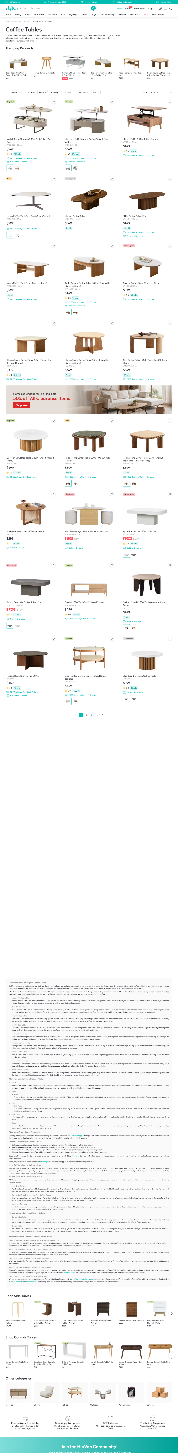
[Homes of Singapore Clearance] (89, 399)
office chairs (31, 1282)
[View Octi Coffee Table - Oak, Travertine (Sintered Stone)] (147, 351)
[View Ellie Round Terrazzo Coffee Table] (147, 669)
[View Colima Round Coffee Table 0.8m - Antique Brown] (147, 597)
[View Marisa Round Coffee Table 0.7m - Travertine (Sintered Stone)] (89, 351)
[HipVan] (12, 8)
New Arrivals (158, 14)
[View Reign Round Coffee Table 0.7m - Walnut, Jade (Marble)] (89, 453)
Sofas (8, 14)
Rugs (94, 14)
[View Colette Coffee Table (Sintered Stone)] (147, 272)
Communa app (76, 1136)
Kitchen (122, 14)
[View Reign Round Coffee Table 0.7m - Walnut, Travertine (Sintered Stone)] (147, 453)
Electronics (135, 14)
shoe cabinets (17, 1282)
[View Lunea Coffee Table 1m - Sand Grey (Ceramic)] (31, 207)
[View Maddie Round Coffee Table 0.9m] (31, 667)
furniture (75, 1156)
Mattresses (39, 14)
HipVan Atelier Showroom (83, 1279)
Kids (63, 14)
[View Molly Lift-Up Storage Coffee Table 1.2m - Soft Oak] (31, 135)
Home (8, 21)
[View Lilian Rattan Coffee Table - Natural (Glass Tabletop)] (89, 671)
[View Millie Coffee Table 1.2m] (147, 207)
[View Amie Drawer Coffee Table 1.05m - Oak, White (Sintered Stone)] (89, 279)
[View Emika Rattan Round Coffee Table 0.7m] (31, 521)
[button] (93, 8)
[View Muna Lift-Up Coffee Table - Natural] (147, 128)
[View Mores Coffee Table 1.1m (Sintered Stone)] (31, 272)
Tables (26, 21)
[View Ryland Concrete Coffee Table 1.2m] (31, 596)
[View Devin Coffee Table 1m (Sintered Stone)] (89, 592)
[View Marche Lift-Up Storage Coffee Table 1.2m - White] (89, 135)
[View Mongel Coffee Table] (89, 203)
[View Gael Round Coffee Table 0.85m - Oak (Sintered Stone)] (31, 448)
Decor (84, 14)
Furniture (52, 14)
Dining (18, 14)
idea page (44, 1162)
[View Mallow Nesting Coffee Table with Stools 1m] (89, 521)
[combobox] (58, 8)
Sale (146, 14)
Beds (27, 14)
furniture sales (69, 1272)
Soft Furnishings (107, 14)
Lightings (73, 14)
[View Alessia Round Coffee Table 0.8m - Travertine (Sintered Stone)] (31, 351)
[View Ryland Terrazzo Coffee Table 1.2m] (147, 525)
